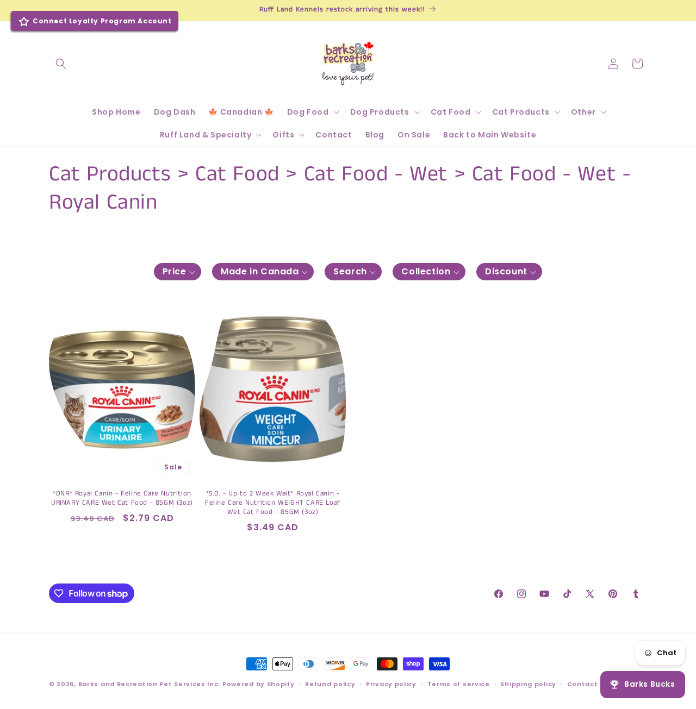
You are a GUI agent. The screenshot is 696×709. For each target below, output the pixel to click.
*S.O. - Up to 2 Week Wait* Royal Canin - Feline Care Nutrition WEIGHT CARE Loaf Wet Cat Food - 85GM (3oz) (272, 503)
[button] (61, 64)
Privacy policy (391, 684)
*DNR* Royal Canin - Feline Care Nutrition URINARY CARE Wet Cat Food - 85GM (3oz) (122, 499)
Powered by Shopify (258, 684)
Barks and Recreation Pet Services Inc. (149, 684)
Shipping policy (528, 684)
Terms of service (458, 684)
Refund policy (330, 684)
